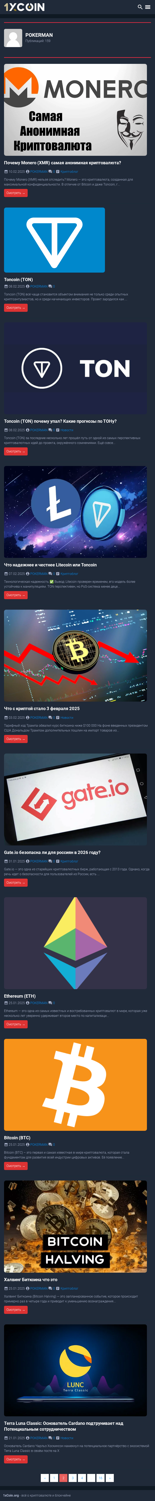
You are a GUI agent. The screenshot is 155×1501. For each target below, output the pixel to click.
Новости (67, 430)
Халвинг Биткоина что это (30, 1279)
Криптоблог (69, 172)
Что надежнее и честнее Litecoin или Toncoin (50, 564)
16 (100, 1478)
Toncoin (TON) (18, 279)
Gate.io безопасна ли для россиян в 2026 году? (52, 852)
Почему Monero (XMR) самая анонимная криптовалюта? (62, 162)
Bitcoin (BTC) (17, 1137)
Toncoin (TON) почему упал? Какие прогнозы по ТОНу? (60, 421)
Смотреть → (15, 193)
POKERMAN (38, 172)
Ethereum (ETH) (20, 996)
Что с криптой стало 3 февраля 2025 (42, 708)
